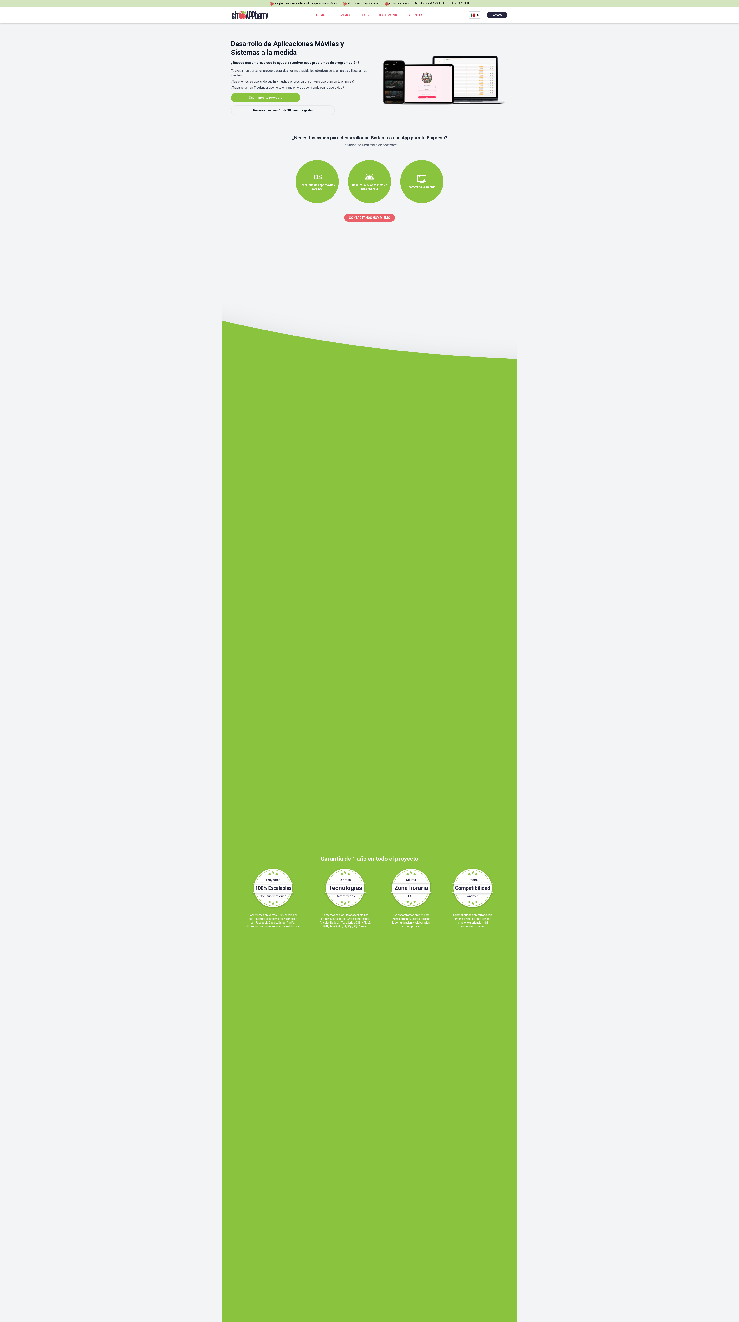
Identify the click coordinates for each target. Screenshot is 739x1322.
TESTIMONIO (388, 15)
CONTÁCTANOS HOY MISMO (369, 217)
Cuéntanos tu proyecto (265, 97)
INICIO (320, 15)
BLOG (365, 15)
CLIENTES (415, 15)
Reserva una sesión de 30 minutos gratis (283, 110)
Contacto (497, 15)
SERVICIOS (342, 15)
